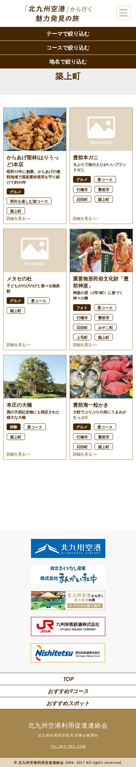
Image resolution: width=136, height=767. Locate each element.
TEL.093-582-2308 (68, 746)
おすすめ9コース (68, 691)
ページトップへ (120, 745)
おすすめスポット (68, 703)
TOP (68, 679)
